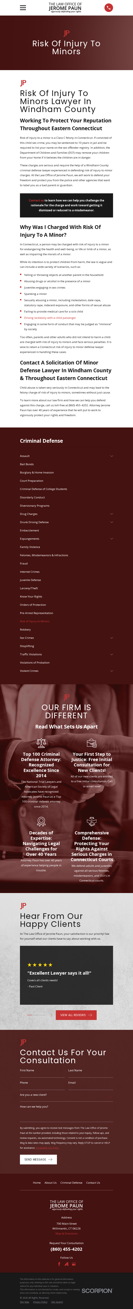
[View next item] (51, 1015)
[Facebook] (59, 1264)
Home (37, 1182)
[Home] (65, 8)
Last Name (75, 1070)
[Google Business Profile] (74, 1264)
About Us (51, 1182)
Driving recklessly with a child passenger (50, 318)
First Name (27, 1070)
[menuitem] (64, 456)
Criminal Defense (71, 1182)
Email (72, 1082)
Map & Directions (66, 1233)
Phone (24, 1082)
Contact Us (93, 1182)
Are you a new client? (33, 1094)
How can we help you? (34, 1106)
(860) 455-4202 (66, 1249)
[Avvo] (66, 1264)
